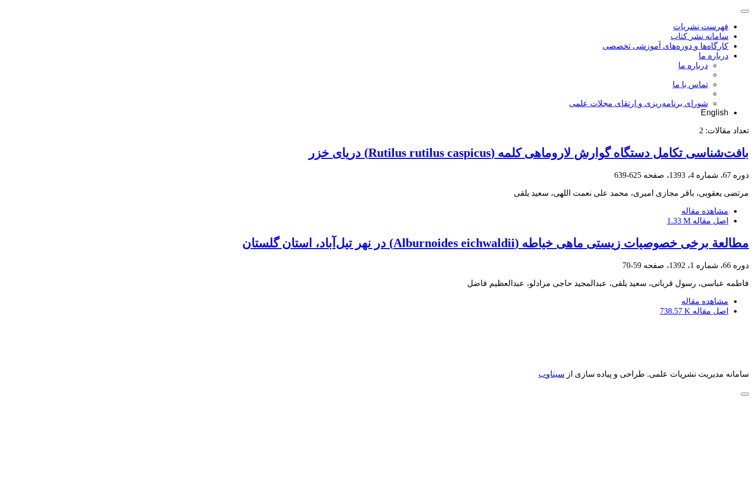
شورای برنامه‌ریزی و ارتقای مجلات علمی (638, 103)
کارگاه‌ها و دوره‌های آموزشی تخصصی (665, 46)
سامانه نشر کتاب (699, 36)
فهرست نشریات (700, 26)
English (714, 112)
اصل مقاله (697, 220)
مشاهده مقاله (704, 211)
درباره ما (713, 55)
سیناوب (551, 374)
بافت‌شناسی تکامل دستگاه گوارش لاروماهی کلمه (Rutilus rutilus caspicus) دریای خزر (529, 152)
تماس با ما (690, 84)
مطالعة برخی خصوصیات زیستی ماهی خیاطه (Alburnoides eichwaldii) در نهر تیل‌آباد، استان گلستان (495, 243)
